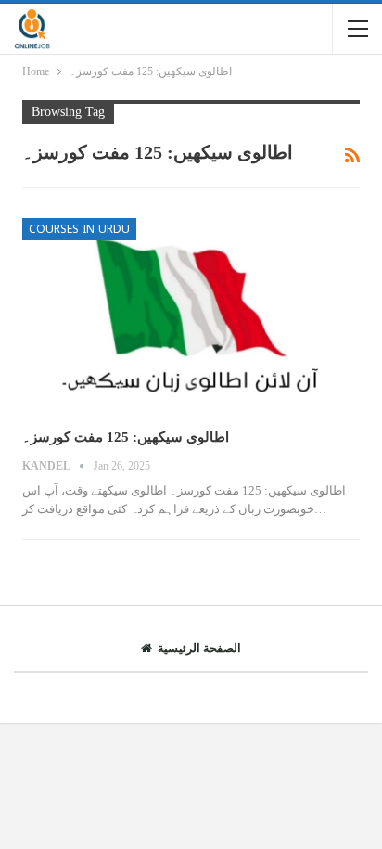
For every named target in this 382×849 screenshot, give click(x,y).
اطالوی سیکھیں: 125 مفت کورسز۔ (125, 437)
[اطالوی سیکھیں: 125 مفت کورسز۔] (191, 316)
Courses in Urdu (79, 229)
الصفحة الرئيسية (199, 648)
